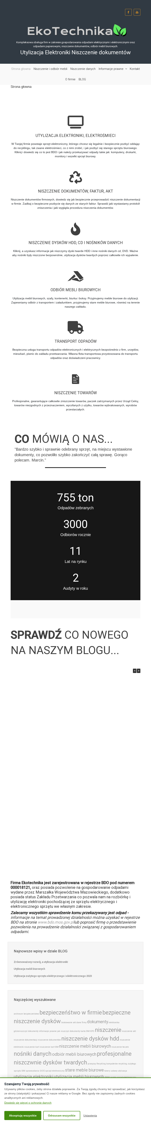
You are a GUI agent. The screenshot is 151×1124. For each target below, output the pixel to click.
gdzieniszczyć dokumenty (26, 1031)
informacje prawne (48, 1031)
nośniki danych (33, 1053)
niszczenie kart (31, 1047)
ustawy (114, 1071)
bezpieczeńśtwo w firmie (71, 1012)
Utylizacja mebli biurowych (85, 704)
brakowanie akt (68, 1022)
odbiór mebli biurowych (74, 1054)
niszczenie (108, 1030)
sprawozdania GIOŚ (35, 1071)
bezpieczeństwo (31, 1014)
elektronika (114, 1022)
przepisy (92, 1063)
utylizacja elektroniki (33, 1076)
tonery (107, 1071)
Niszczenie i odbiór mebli (50, 69)
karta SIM (85, 1031)
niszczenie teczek (120, 1047)
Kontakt (135, 69)
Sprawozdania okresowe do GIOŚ (35, 869)
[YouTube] (137, 12)
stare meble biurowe (84, 1070)
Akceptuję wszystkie (23, 1115)
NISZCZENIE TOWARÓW (75, 393)
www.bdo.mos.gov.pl (56, 922)
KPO (92, 1031)
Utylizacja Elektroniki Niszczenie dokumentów (75, 52)
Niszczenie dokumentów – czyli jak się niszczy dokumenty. (86, 830)
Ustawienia (90, 1115)
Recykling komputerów (107, 1063)
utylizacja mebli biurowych (79, 1076)
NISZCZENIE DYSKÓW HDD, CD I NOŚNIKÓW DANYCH (76, 243)
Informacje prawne (111, 69)
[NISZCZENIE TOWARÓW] (75, 375)
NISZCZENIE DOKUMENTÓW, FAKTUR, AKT (75, 191)
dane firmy (81, 1022)
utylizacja (122, 1071)
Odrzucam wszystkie (62, 1115)
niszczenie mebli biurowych (85, 1046)
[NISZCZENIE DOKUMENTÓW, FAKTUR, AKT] (75, 173)
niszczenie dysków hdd (90, 1038)
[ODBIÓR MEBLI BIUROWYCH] (75, 272)
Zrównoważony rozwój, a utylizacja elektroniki (34, 705)
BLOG (82, 79)
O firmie (70, 79)
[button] (138, 671)
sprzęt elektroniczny (54, 1071)
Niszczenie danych (83, 69)
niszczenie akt (129, 1031)
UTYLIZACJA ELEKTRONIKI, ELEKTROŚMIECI (76, 135)
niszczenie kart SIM (49, 1047)
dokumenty (97, 1021)
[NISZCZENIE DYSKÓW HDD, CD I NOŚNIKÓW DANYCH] (75, 225)
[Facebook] (128, 12)
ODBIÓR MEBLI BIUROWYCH (75, 290)
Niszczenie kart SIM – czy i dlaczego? (34, 830)
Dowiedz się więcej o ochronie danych (28, 1102)
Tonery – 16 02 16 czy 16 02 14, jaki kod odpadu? (35, 788)
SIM (23, 1071)
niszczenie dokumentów (49, 1040)
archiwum (18, 1014)
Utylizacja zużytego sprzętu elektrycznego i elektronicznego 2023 (85, 745)
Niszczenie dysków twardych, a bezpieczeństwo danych (86, 788)
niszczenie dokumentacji (25, 1040)
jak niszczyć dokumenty (68, 1031)
